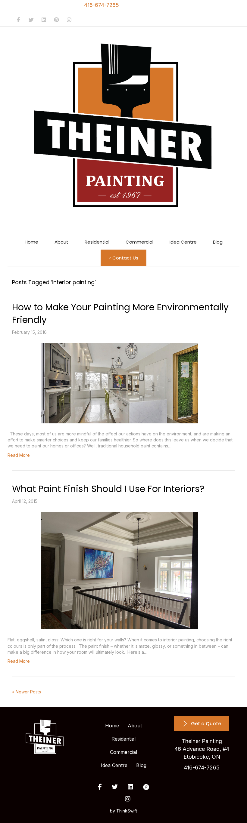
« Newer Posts (26, 691)
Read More (19, 455)
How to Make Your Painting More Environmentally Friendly (120, 313)
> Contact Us (123, 258)
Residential (97, 242)
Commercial (139, 242)
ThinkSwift (126, 810)
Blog (218, 242)
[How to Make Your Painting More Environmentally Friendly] (120, 383)
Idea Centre (183, 242)
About (61, 242)
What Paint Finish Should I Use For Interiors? (108, 488)
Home (31, 242)
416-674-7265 (101, 5)
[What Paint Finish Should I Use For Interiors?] (120, 570)
